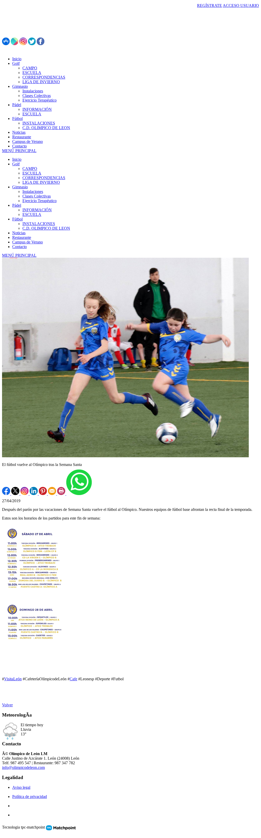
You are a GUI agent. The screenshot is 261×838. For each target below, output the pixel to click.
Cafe (73, 679)
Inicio (16, 159)
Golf (16, 164)
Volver (7, 705)
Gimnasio (20, 187)
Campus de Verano (27, 242)
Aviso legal (21, 787)
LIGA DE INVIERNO (41, 182)
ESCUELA (31, 173)
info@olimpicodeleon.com (23, 767)
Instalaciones (32, 191)
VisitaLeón (13, 679)
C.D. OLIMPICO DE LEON (46, 228)
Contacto (19, 246)
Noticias (18, 233)
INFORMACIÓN (37, 210)
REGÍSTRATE (209, 5)
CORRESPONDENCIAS (43, 178)
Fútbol (17, 219)
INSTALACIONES (38, 223)
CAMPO (29, 168)
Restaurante (21, 237)
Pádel (16, 205)
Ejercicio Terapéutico (39, 201)
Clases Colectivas (36, 196)
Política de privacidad (29, 796)
